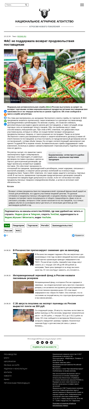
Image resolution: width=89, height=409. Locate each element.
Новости (8, 376)
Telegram (35, 214)
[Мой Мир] (5, 124)
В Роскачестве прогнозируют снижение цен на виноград (46, 250)
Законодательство (62, 225)
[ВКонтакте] (5, 111)
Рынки (6, 379)
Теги (7, 225)
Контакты (8, 372)
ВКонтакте (28, 217)
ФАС (48, 107)
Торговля (33, 225)
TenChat (54, 214)
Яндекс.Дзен (21, 214)
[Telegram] (5, 117)
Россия (8, 230)
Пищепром (18, 225)
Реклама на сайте (11, 365)
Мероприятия (10, 361)
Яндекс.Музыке (13, 217)
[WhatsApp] (5, 121)
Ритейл (45, 225)
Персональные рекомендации (17, 383)
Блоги (6, 358)
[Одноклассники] (5, 114)
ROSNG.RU (21, 36)
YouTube (46, 217)
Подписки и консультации (15, 369)
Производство (10, 354)
